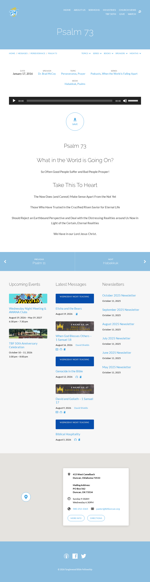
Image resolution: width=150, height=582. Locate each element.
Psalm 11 (39, 263)
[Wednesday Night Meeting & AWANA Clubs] (28, 301)
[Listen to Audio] (61, 349)
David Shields (82, 345)
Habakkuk (70, 83)
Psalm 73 (52, 53)
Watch (132, 14)
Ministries (109, 10)
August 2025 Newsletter (118, 324)
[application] (75, 101)
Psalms (81, 83)
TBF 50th (110, 14)
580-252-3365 (80, 508)
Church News (127, 10)
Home (67, 10)
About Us (79, 10)
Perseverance (37, 53)
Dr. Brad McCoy (47, 73)
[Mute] (125, 101)
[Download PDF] (77, 314)
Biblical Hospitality (68, 434)
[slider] (133, 100)
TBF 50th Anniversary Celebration (23, 345)
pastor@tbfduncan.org (108, 508)
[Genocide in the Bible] (75, 363)
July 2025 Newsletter (116, 338)
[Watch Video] (57, 349)
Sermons (94, 10)
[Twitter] (83, 556)
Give (122, 14)
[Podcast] (66, 556)
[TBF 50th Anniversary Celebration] (28, 336)
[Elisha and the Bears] (75, 301)
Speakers (120, 53)
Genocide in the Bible (69, 371)
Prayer (81, 73)
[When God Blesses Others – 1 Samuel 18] (75, 328)
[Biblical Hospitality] (75, 426)
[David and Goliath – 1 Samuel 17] (75, 391)
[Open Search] (139, 12)
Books (107, 53)
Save (75, 124)
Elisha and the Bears (69, 308)
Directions (96, 518)
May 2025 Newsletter (116, 367)
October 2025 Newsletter (119, 295)
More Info (76, 518)
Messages (23, 53)
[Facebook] (75, 556)
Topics (84, 53)
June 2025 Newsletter (116, 352)
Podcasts (96, 73)
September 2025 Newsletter (120, 309)
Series (96, 53)
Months (134, 53)
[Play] (14, 101)
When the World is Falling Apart (120, 73)
